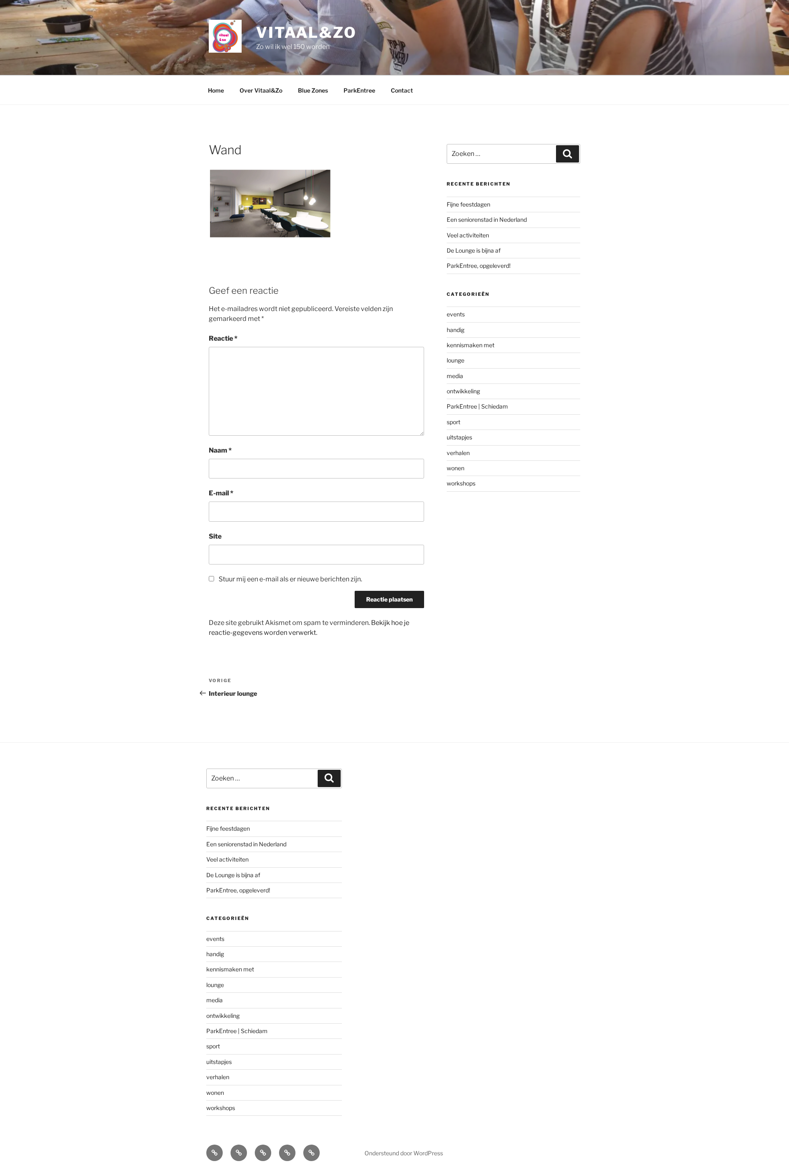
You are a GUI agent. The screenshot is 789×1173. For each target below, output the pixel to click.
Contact (402, 90)
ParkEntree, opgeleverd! (478, 265)
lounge (455, 360)
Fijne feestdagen (468, 204)
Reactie (223, 338)
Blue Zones (313, 90)
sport (453, 421)
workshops (461, 483)
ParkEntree (359, 90)
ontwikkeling (463, 391)
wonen (455, 468)
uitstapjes (459, 437)
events (456, 314)
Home (216, 90)
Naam (220, 450)
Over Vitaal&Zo (261, 90)
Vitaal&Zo (306, 32)
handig (455, 329)
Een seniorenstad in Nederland (487, 219)
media (455, 375)
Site (215, 536)
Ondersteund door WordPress (404, 1153)
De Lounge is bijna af (474, 250)
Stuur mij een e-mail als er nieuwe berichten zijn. (290, 579)
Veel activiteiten (468, 235)
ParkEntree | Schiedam (477, 406)
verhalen (458, 452)
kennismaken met (470, 344)
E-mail (221, 493)
